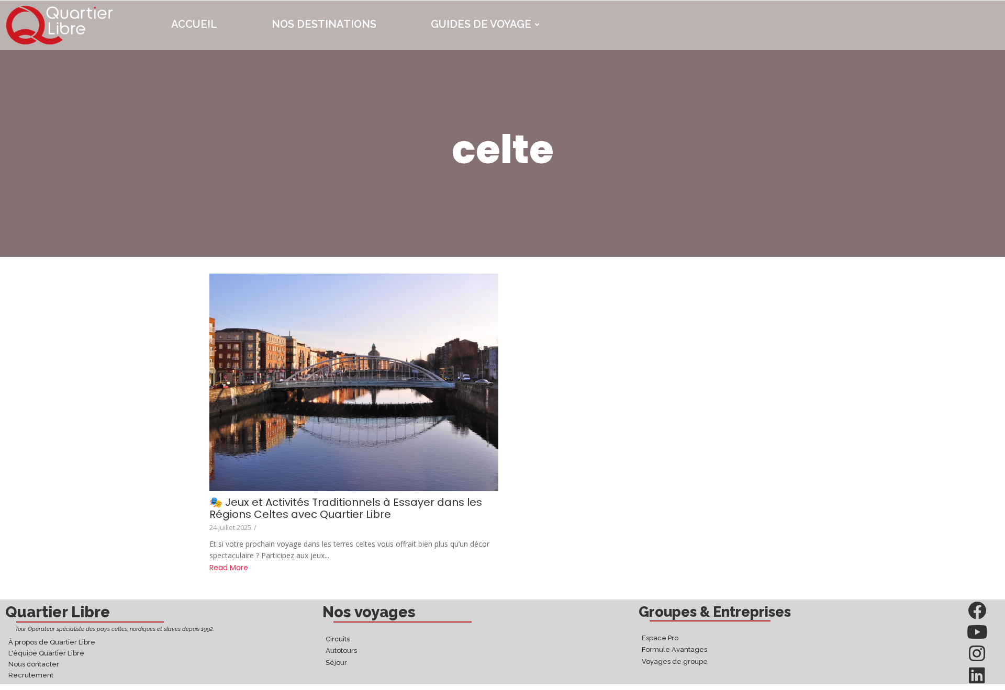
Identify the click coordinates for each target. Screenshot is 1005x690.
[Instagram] (977, 653)
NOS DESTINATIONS (324, 24)
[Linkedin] (977, 675)
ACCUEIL (194, 24)
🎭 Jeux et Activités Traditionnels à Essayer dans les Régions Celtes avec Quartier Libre (345, 508)
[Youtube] (977, 632)
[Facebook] (977, 610)
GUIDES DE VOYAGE (481, 24)
